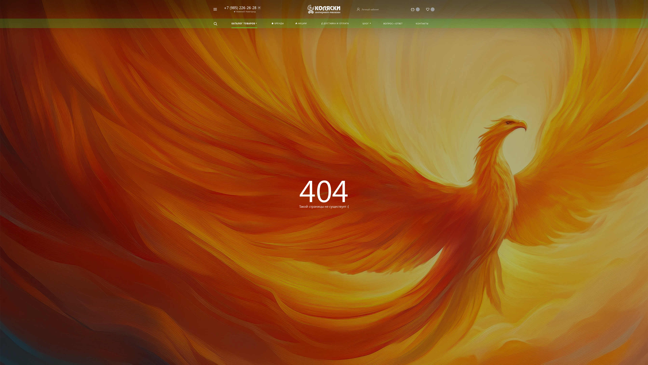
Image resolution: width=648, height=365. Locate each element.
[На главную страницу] (324, 9)
